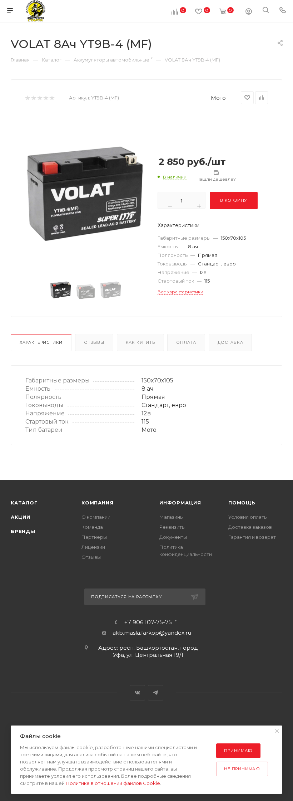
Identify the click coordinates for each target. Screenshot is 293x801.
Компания (97, 502)
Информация (180, 502)
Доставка (230, 342)
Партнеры (94, 537)
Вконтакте (137, 692)
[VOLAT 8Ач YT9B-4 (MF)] (85, 193)
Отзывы (94, 342)
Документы (173, 537)
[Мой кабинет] (248, 12)
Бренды (23, 531)
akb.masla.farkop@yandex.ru (152, 632)
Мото (218, 97)
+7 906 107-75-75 (148, 622)
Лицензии (93, 547)
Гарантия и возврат (252, 537)
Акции (20, 517)
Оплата (186, 342)
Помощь (241, 502)
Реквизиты (172, 527)
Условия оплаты (248, 517)
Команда (92, 527)
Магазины (171, 517)
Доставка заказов (250, 527)
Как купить (140, 342)
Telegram (155, 692)
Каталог (24, 502)
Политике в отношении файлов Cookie (113, 783)
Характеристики (41, 342)
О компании (95, 517)
